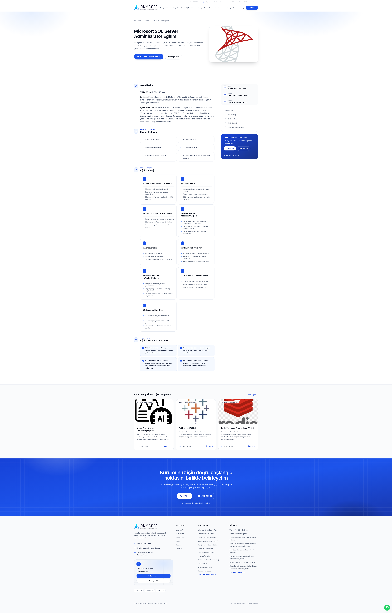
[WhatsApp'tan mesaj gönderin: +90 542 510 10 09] (387, 608)
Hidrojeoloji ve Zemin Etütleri (208, 545)
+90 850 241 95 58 (192, 2)
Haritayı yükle (154, 581)
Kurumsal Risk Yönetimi (206, 534)
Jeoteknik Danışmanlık (205, 549)
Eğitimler (146, 21)
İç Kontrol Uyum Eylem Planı (207, 530)
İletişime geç (243, 148)
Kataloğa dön (173, 57)
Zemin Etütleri (202, 563)
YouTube (161, 590)
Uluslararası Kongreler (205, 571)
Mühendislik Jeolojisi (205, 567)
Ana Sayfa (137, 21)
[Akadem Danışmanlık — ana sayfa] (145, 7)
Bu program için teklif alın (147, 57)
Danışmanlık (164, 8)
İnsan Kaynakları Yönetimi (206, 552)
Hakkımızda (180, 534)
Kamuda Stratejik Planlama (207, 537)
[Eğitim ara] (243, 8)
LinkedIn (139, 590)
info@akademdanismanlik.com (214, 2)
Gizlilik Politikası (253, 603)
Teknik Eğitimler (229, 8)
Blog (178, 541)
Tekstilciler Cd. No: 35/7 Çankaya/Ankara (245, 2)
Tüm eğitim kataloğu (237, 572)
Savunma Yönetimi (204, 556)
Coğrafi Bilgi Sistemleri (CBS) (208, 541)
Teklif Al (251, 8)
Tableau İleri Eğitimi (187, 428)
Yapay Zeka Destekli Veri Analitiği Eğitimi (145, 429)
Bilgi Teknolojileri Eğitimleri (183, 8)
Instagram (149, 590)
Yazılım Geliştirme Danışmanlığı (208, 560)
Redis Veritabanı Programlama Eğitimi (237, 428)
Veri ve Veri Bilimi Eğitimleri (161, 21)
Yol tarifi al (152, 576)
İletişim (178, 545)
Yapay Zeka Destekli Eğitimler (208, 8)
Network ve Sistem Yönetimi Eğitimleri (242, 562)
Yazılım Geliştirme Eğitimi (238, 534)
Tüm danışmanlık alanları (207, 575)
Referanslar (180, 537)
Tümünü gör (251, 395)
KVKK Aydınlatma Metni (237, 603)
